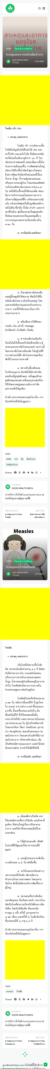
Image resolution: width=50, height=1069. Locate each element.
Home (8, 48)
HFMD (8, 459)
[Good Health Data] (10, 8)
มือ (22, 459)
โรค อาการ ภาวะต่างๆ (23, 48)
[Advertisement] (25, 100)
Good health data (20, 60)
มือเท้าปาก (31, 459)
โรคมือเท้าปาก (12, 464)
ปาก (16, 459)
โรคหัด (19, 991)
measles (9, 991)
